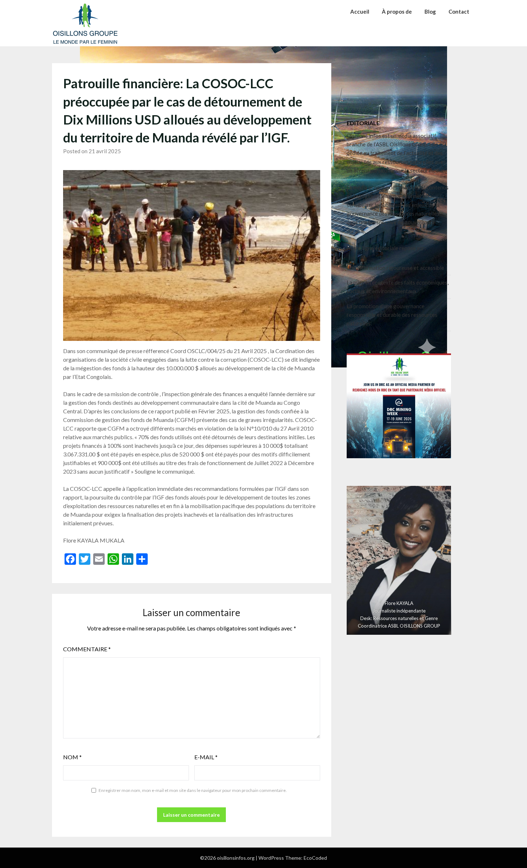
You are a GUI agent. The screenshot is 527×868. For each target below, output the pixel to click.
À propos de (397, 11)
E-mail (206, 757)
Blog (430, 11)
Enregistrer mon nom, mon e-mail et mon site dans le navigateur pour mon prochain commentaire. (193, 790)
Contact (458, 11)
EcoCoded (315, 858)
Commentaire (87, 649)
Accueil (359, 11)
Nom (72, 757)
